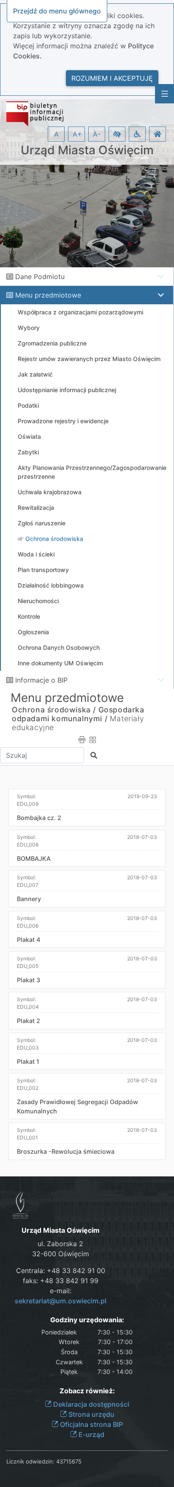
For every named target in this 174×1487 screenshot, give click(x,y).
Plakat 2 (28, 1020)
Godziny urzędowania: (87, 1320)
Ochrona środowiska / (54, 709)
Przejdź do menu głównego (57, 11)
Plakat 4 (28, 939)
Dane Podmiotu (40, 276)
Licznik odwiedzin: (30, 1461)
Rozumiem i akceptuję (112, 78)
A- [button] (97, 134)
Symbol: (27, 800)
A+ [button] (77, 134)
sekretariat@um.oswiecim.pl (60, 1301)
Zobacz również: (87, 1391)
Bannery (29, 898)
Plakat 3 (28, 979)
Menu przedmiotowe (48, 295)
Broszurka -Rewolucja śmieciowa (65, 1151)
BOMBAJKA (34, 858)
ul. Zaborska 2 (60, 1243)
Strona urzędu (90, 1414)
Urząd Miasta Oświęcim (87, 150)
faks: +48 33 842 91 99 (60, 1280)
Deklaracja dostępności (90, 1404)
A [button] (56, 134)
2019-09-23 (142, 796)
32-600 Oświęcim (60, 1254)
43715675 (69, 1461)
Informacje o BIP (41, 680)
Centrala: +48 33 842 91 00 (60, 1270)
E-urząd (90, 1434)
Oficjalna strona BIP (90, 1424)
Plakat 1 (28, 1061)
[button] (117, 134)
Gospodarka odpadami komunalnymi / (78, 714)
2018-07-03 (142, 837)
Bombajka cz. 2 (39, 817)
